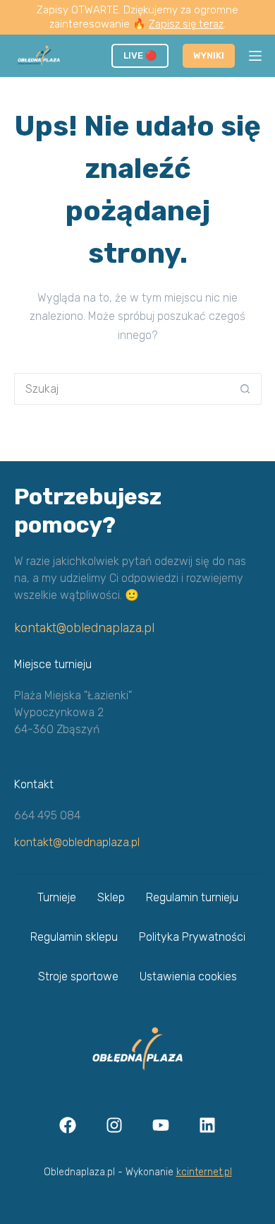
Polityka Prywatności (192, 937)
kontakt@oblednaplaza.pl (84, 628)
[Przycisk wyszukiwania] (246, 389)
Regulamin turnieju (192, 897)
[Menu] (255, 55)
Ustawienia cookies (188, 976)
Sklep (111, 897)
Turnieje (56, 897)
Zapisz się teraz (186, 24)
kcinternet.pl (204, 1172)
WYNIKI (208, 55)
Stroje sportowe (78, 976)
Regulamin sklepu (74, 937)
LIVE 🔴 (140, 55)
